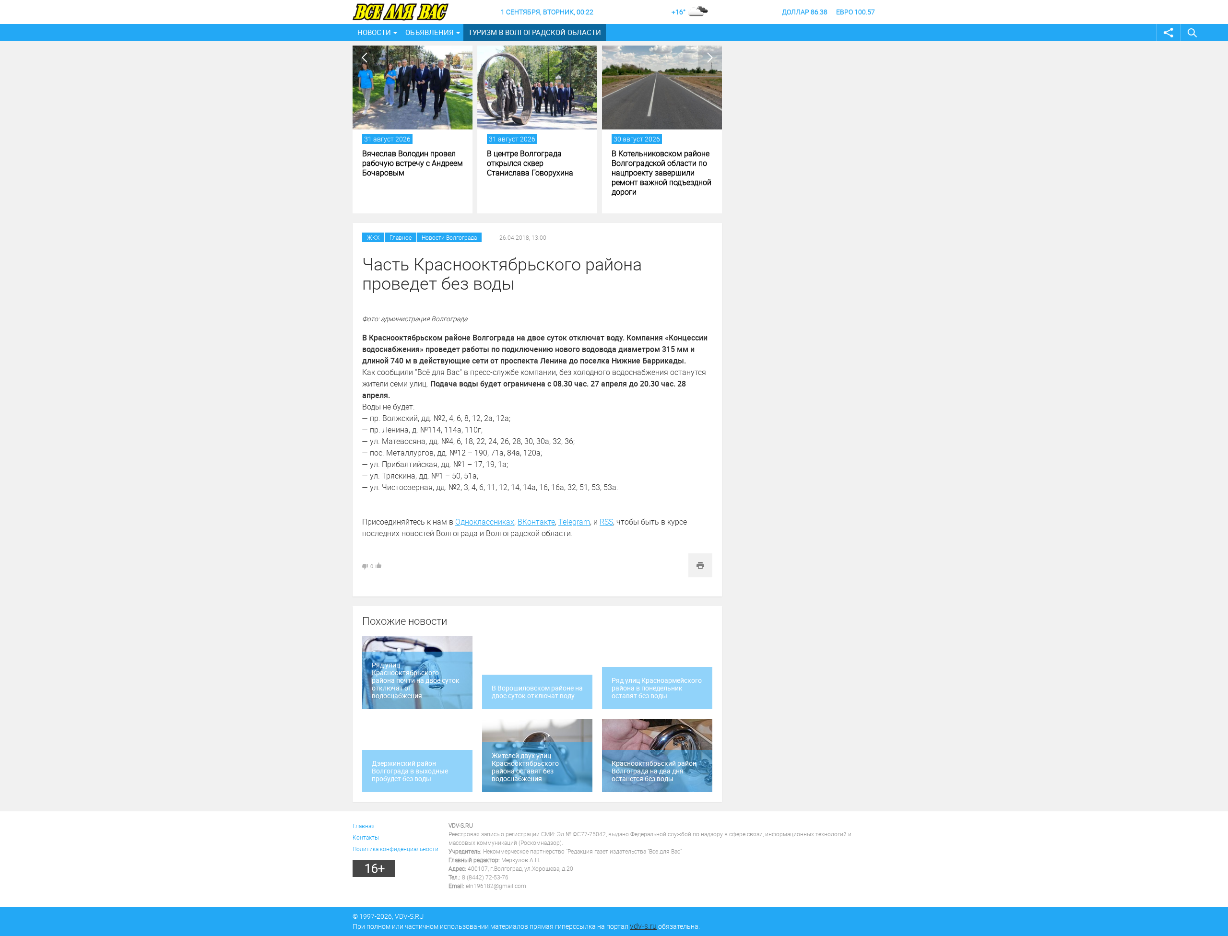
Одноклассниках (484, 521)
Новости (374, 32)
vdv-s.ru (643, 926)
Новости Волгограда (449, 237)
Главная (364, 826)
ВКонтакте (536, 521)
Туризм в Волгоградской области (534, 32)
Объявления (429, 32)
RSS (606, 521)
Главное (401, 237)
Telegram (574, 521)
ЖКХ (373, 237)
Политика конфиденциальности (395, 849)
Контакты (366, 837)
